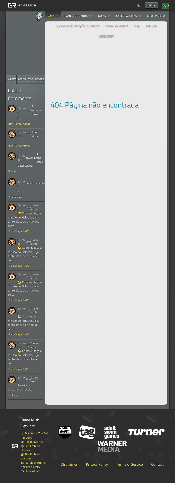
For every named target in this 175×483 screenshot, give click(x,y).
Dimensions (15, 197)
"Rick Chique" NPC (18, 231)
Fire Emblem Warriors (31, 456)
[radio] (11, 79)
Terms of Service (129, 464)
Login (151, 5)
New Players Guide (19, 124)
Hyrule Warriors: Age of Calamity (33, 465)
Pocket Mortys (33, 442)
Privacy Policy (97, 464)
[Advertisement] (38, 48)
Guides (12, 171)
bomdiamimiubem (36, 183)
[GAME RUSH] (21, 5)
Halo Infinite (32, 471)
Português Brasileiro (165, 6)
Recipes (12, 395)
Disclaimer (69, 464)
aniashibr (31, 158)
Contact (157, 464)
